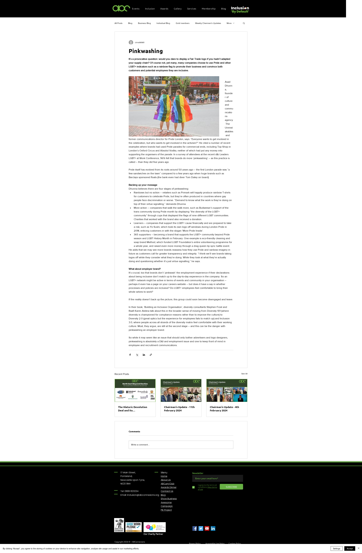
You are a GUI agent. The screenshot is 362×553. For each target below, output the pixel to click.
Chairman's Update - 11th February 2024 (179, 408)
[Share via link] (150, 354)
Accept (350, 548)
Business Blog (144, 23)
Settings (336, 548)
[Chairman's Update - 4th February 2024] (226, 390)
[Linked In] (213, 528)
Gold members (182, 23)
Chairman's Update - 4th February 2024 (224, 408)
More (229, 23)
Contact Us (167, 491)
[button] (137, 8)
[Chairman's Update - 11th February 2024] (181, 390)
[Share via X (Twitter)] (137, 354)
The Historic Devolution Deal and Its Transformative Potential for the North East (133, 408)
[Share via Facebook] (130, 354)
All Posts (118, 23)
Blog (130, 23)
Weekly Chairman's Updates (208, 23)
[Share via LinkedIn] (144, 354)
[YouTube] (207, 528)
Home (164, 476)
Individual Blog (163, 23)
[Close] (358, 548)
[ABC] (194, 528)
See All (244, 373)
